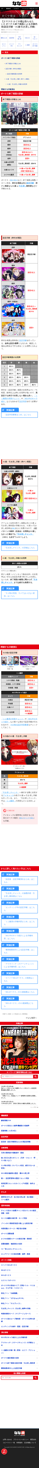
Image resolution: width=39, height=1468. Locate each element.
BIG (11, 180)
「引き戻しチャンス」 (25, 534)
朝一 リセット (35, 38)
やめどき (27, 38)
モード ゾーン (4, 45)
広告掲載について (30, 1442)
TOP (2, 8)
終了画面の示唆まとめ (13, 63)
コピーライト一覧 (9, 1442)
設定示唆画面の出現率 (14, 74)
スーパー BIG (11, 45)
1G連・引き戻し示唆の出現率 (17, 84)
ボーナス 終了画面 (35, 45)
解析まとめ (4, 38)
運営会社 (33, 1439)
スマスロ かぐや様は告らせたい (30, 8)
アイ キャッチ (19, 45)
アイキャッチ (8, 795)
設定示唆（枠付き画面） (14, 69)
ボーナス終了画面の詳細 (10, 58)
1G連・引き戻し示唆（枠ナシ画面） (18, 79)
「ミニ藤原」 (10, 801)
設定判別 (11, 38)
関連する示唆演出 (8, 89)
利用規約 (19, 1442)
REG (16, 180)
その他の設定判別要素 (19, 725)
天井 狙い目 (19, 38)
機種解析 (8, 8)
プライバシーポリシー (20, 1439)
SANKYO (16, 8)
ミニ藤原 (27, 45)
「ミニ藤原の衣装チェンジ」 (13, 719)
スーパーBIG (28, 818)
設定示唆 (30, 183)
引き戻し (22, 186)
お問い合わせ (7, 1439)
